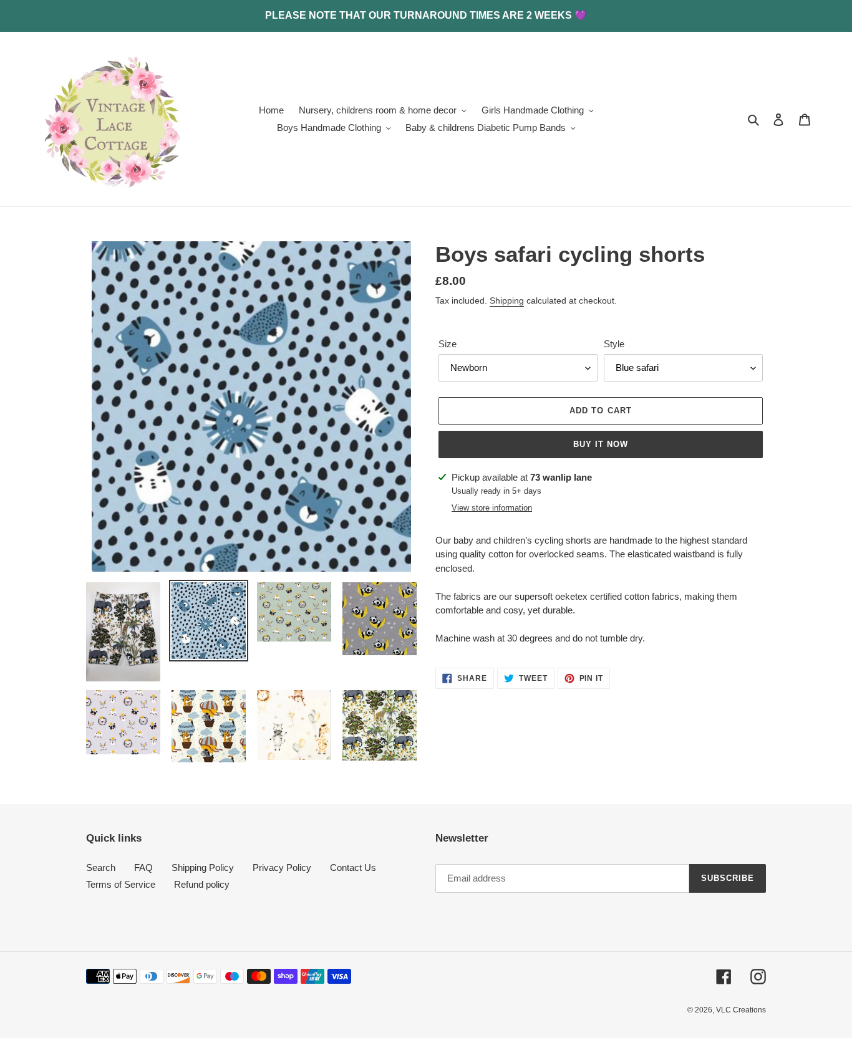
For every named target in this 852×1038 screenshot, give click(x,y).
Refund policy (202, 884)
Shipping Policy (203, 867)
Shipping (507, 300)
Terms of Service (120, 884)
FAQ (143, 867)
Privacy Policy (282, 867)
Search (100, 867)
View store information (492, 507)
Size (447, 344)
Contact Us (353, 867)
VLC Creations (741, 1010)
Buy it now (600, 444)
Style (614, 344)
